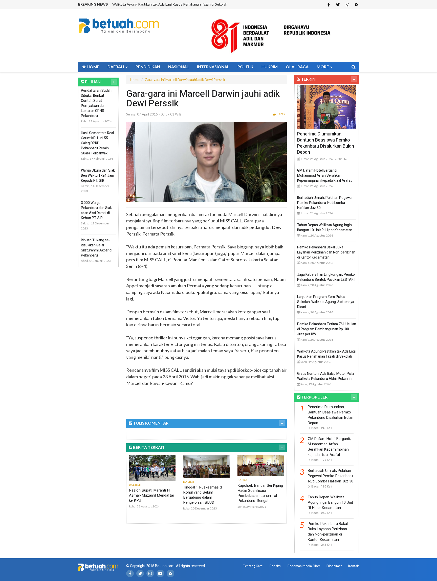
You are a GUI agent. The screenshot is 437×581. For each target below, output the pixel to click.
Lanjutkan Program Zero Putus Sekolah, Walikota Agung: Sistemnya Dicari (325, 302)
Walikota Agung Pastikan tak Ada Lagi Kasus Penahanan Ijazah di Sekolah (326, 354)
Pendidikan (148, 66)
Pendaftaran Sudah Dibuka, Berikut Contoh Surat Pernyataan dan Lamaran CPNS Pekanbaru (96, 103)
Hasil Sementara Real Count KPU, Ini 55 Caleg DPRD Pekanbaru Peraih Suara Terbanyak (97, 143)
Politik (245, 66)
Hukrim (269, 66)
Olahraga (297, 66)
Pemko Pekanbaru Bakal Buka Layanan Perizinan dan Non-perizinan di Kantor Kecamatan (326, 252)
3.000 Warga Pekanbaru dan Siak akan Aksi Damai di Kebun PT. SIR (96, 210)
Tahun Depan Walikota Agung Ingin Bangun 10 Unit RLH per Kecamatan (324, 227)
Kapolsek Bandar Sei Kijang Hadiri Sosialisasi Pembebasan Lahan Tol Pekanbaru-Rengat (260, 493)
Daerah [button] (116, 66)
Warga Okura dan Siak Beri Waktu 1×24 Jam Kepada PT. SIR (98, 175)
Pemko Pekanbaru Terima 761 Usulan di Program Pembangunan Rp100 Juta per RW (326, 329)
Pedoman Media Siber (304, 566)
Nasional (178, 66)
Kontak (353, 566)
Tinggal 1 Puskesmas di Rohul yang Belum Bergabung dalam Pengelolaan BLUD (203, 494)
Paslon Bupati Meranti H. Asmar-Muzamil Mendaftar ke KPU (151, 495)
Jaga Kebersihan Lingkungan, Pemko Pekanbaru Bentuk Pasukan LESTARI (326, 277)
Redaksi (275, 566)
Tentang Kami (253, 566)
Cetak (280, 114)
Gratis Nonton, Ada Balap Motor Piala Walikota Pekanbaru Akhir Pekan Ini (170, 4)
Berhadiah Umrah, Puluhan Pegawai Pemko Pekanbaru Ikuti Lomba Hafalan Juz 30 (324, 203)
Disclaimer (334, 566)
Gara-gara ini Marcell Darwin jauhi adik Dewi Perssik (185, 79)
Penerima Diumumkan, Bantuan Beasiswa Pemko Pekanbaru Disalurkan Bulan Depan (325, 143)
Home (92, 66)
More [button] (323, 66)
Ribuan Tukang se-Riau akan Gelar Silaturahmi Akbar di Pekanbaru (96, 248)
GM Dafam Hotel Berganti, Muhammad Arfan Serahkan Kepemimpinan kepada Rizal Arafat (324, 175)
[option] (187, 4)
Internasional (213, 66)
